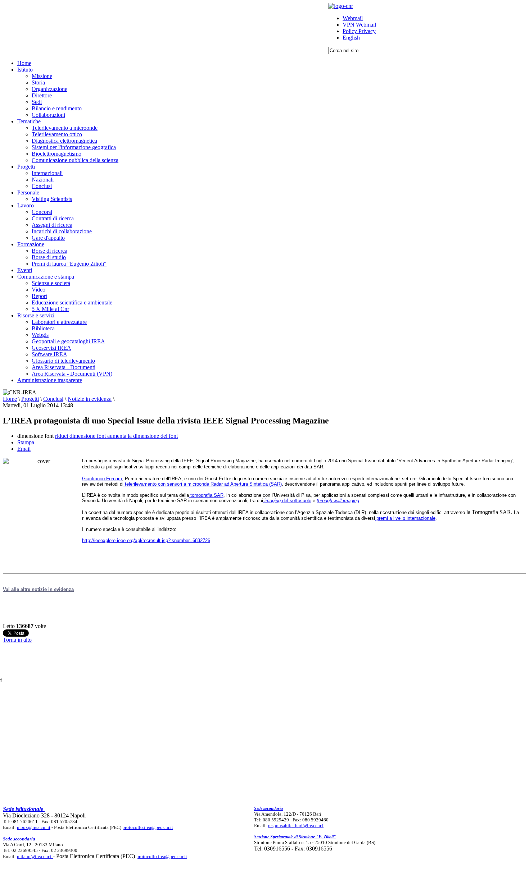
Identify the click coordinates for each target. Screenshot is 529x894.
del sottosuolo (287, 500)
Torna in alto (17, 640)
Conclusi (53, 399)
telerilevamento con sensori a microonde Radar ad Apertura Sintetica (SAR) (202, 484)
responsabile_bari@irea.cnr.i (296, 825)
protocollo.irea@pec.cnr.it (147, 827)
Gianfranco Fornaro (102, 478)
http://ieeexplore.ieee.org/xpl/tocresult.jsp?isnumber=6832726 (146, 540)
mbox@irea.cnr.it (33, 827)
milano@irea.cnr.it (35, 856)
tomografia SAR (206, 495)
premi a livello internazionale (405, 518)
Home (10, 399)
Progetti (30, 399)
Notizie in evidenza (90, 399)
